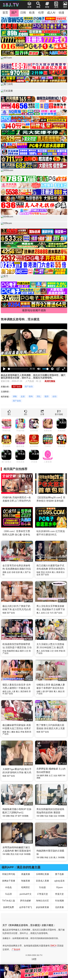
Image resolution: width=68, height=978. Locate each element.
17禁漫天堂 (42, 894)
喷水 (63, 572)
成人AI (51, 12)
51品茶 (8, 894)
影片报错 (59, 414)
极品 (17, 651)
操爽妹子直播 (8, 881)
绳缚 (60, 775)
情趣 (51, 816)
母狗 (31, 396)
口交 (47, 613)
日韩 (23, 12)
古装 (51, 857)
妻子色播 (59, 874)
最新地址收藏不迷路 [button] (34, 310)
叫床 (21, 854)
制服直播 (25, 881)
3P (16, 816)
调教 (15, 396)
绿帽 (38, 691)
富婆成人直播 (42, 881)
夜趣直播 (25, 874)
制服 (47, 651)
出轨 (9, 691)
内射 (17, 854)
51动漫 (42, 887)
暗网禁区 (25, 887)
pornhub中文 (26, 894)
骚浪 (47, 396)
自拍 (54, 396)
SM (37, 775)
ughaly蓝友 (59, 881)
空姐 (4, 651)
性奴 (46, 816)
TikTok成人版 (8, 900)
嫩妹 (13, 732)
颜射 (51, 691)
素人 (22, 572)
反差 (23, 396)
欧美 (32, 12)
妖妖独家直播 (42, 907)
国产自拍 (17, 386)
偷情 (4, 691)
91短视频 (59, 900)
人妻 (13, 691)
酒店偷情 (24, 691)
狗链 (12, 816)
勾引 (52, 613)
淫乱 (39, 396)
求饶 (61, 651)
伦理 (41, 12)
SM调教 (25, 816)
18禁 (34, 959)
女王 (51, 775)
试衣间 (48, 572)
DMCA (53, 945)
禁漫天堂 (59, 894)
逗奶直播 (59, 907)
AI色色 (8, 887)
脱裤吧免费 (8, 907)
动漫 (61, 12)
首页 (5, 12)
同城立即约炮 (8, 874)
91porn (59, 887)
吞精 (13, 572)
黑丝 (43, 572)
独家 (38, 572)
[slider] (18, 368)
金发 (38, 574)
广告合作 (16, 949)
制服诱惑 (11, 651)
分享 (42, 414)
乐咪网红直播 (42, 874)
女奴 (55, 775)
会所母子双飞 (25, 907)
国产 (14, 12)
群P (47, 691)
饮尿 (18, 572)
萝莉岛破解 (25, 900)
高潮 (58, 572)
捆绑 (42, 775)
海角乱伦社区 (42, 900)
